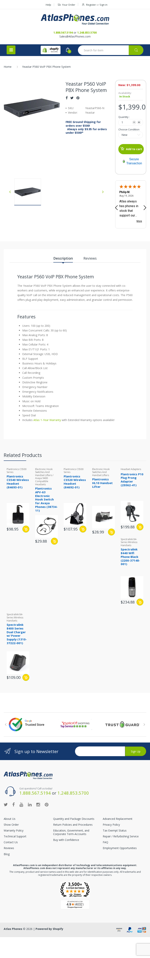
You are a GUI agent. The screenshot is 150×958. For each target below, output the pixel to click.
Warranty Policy (13, 830)
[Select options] (25, 529)
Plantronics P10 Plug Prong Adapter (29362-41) (132, 479)
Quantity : (124, 117)
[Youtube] (21, 804)
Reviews (9, 848)
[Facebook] (67, 98)
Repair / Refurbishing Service (121, 836)
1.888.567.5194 (63, 32)
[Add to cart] (82, 529)
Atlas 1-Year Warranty (47, 420)
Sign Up (135, 751)
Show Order (11, 824)
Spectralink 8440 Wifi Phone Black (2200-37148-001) (130, 556)
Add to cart (134, 149)
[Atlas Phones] (75, 19)
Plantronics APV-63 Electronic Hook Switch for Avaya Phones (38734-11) (46, 499)
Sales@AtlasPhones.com (75, 36)
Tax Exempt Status (115, 830)
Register (91, 4)
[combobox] (110, 50)
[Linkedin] (30, 804)
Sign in (103, 4)
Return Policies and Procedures (73, 824)
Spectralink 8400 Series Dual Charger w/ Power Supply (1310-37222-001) (17, 634)
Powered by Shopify (49, 929)
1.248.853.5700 (87, 32)
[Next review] (145, 208)
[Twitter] (72, 98)
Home (8, 67)
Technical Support (15, 836)
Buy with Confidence (66, 840)
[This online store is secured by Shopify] (51, 50)
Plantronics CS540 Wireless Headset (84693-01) (18, 481)
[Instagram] (38, 804)
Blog (7, 854)
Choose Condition (128, 129)
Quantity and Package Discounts (73, 819)
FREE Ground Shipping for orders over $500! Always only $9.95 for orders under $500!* (86, 127)
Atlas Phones (13, 929)
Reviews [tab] (90, 258)
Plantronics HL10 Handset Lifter (102, 483)
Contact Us (11, 842)
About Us (9, 819)
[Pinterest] (77, 98)
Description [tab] (63, 258)
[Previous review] (116, 208)
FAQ (105, 842)
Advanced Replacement (117, 819)
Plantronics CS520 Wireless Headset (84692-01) (75, 481)
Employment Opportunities (120, 848)
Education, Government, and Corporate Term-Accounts (71, 832)
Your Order (68, 4)
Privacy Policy (111, 824)
